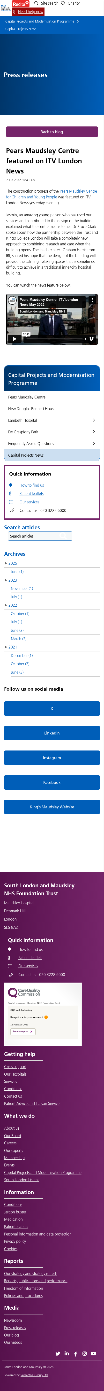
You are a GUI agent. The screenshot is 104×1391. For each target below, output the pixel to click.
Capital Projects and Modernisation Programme (39, 21)
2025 (12, 563)
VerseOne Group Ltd (34, 1375)
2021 (12, 647)
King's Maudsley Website (52, 807)
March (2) (18, 638)
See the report (20, 1031)
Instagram (52, 757)
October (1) (20, 613)
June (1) (17, 571)
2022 (12, 605)
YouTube (93, 1353)
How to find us (32, 485)
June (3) (17, 672)
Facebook (52, 782)
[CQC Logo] (24, 997)
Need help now (30, 11)
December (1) (22, 655)
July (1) (16, 596)
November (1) (22, 588)
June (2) (17, 630)
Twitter (57, 1353)
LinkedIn (66, 1353)
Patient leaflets (32, 493)
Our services (29, 502)
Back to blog (52, 131)
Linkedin (52, 733)
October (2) (20, 663)
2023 (12, 580)
